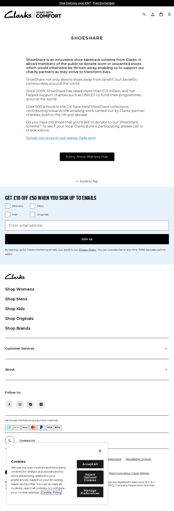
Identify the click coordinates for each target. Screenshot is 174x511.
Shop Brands (17, 328)
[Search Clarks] (143, 14)
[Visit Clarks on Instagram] (20, 404)
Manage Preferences (90, 492)
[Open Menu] (169, 14)
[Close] (100, 451)
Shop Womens (19, 289)
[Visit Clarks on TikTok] (30, 404)
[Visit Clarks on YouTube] (41, 404)
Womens (17, 206)
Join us (87, 239)
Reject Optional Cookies (90, 477)
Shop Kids (15, 308)
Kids (14, 214)
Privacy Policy (87, 249)
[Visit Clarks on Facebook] (9, 404)
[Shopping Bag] (160, 14)
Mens (40, 206)
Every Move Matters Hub (87, 157)
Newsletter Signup (138, 459)
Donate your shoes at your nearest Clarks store (61, 138)
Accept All (90, 464)
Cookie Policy (51, 492)
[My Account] (152, 14)
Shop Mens (16, 299)
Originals (42, 214)
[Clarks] (33, 14)
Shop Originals (19, 318)
